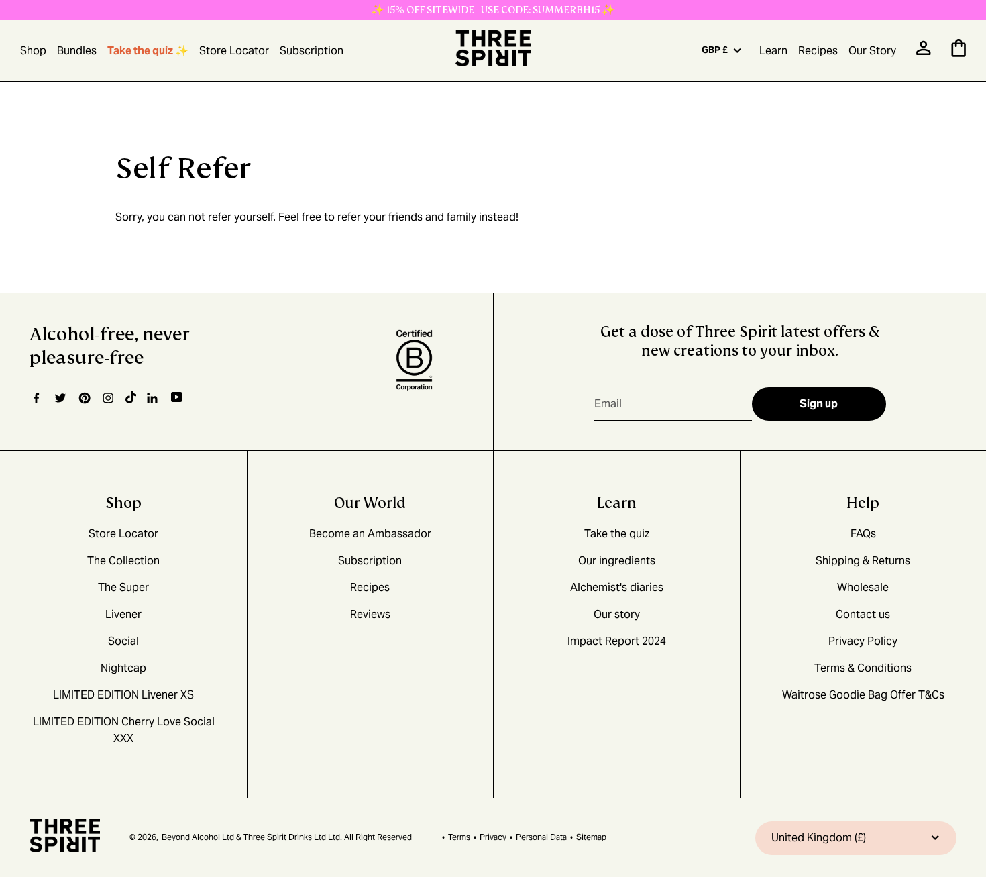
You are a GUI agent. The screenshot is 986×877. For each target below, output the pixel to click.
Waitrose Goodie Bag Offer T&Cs (863, 695)
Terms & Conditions (863, 668)
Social (123, 641)
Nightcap (123, 668)
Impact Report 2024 (616, 641)
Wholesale (863, 587)
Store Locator (234, 51)
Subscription (311, 51)
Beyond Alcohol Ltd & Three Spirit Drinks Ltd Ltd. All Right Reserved (287, 837)
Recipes (818, 51)
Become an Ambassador (370, 534)
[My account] (923, 52)
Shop (33, 51)
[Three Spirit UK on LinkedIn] (153, 398)
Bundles (77, 51)
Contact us (863, 614)
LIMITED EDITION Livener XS (123, 695)
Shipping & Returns (863, 561)
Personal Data (541, 837)
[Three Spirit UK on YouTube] (176, 397)
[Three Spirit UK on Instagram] (108, 398)
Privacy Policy (862, 641)
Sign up (819, 404)
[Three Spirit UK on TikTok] (130, 398)
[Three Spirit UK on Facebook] (36, 398)
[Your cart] (958, 53)
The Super (123, 587)
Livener (123, 614)
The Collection (123, 561)
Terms (459, 837)
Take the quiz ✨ (147, 51)
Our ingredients (616, 561)
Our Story (872, 51)
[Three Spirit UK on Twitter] (60, 398)
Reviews (370, 614)
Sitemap (591, 837)
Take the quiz (616, 534)
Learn (773, 51)
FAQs (863, 534)
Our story (617, 614)
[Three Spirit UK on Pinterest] (84, 398)
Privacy (493, 837)
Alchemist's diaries (616, 587)
